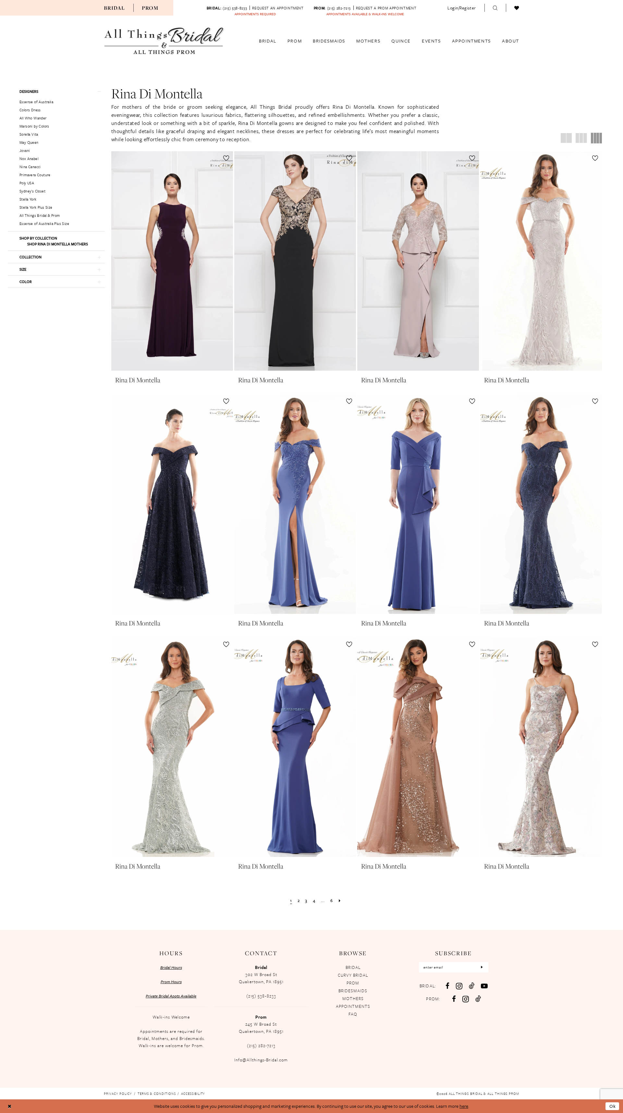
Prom (150, 7)
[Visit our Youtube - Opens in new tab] (484, 986)
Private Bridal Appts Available (171, 996)
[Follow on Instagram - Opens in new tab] (465, 999)
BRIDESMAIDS (352, 990)
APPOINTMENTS (353, 1006)
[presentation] (172, 261)
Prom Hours (171, 981)
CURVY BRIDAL (353, 975)
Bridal (114, 7)
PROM (353, 983)
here (463, 1106)
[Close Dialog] (9, 1106)
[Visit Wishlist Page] (517, 8)
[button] (461, 8)
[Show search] (495, 8)
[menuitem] (114, 8)
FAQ (352, 1014)
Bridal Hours (171, 967)
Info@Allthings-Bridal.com (261, 1060)
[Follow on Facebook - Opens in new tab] (454, 999)
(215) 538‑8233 (261, 996)
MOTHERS (353, 998)
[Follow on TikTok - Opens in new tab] (478, 998)
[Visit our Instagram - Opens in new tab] (459, 986)
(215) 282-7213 (261, 1045)
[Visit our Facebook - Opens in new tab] (447, 986)
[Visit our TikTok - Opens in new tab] (471, 985)
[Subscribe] (481, 967)
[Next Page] (339, 900)
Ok (612, 1106)
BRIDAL (353, 967)
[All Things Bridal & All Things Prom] (164, 41)
